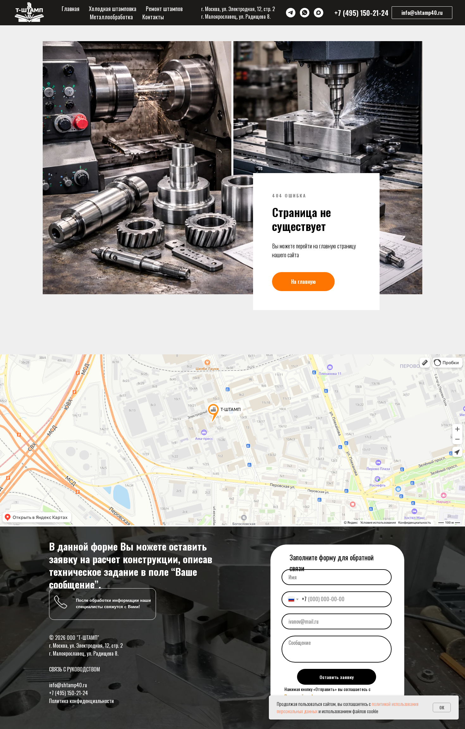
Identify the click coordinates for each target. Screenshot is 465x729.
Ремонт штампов (164, 8)
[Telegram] (290, 12)
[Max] (318, 12)
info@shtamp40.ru (68, 685)
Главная (70, 8)
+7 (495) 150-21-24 (68, 693)
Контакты (153, 17)
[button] (422, 12)
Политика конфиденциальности (81, 701)
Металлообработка (111, 17)
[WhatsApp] (304, 12)
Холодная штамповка (112, 8)
